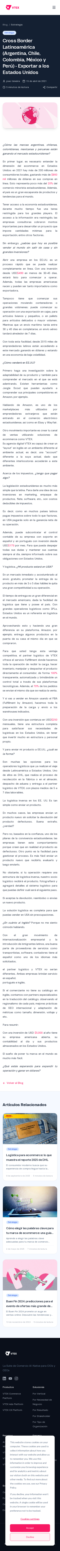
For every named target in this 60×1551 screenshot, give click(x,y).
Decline (30, 1537)
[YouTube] (10, 1378)
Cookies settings (30, 1518)
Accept (30, 1527)
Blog (5, 24)
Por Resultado (40, 1410)
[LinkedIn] (4, 1378)
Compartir (51, 87)
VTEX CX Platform (12, 1410)
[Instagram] (16, 1378)
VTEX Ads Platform (13, 1404)
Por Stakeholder (41, 1416)
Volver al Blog (15, 1083)
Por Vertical (39, 1393)
